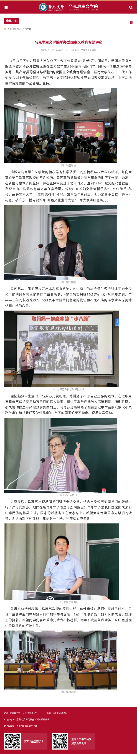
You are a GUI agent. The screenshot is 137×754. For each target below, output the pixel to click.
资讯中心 (17, 29)
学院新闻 (27, 29)
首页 (9, 29)
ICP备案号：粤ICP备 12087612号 (20, 726)
